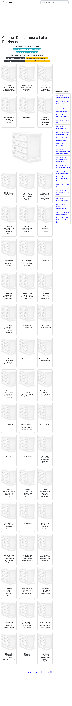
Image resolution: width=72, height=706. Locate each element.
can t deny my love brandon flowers (37, 61)
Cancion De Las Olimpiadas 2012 (61, 116)
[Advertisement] (36, 13)
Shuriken (8, 2)
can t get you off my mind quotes (27, 52)
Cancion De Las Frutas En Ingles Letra (63, 166)
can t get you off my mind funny (37, 58)
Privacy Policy (38, 672)
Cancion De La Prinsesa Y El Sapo (62, 172)
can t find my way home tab (16, 58)
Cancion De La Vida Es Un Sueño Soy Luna (62, 220)
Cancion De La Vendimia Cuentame (62, 96)
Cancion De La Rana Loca (62, 121)
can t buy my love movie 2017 (14, 61)
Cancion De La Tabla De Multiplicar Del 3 (62, 133)
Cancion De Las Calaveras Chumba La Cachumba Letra (62, 109)
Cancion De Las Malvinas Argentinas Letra (62, 192)
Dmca (21, 672)
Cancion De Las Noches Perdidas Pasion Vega (61, 159)
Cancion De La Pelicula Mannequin (62, 145)
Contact (29, 672)
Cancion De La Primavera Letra (61, 127)
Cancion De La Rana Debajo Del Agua (62, 213)
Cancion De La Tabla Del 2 (62, 186)
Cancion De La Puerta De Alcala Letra (63, 139)
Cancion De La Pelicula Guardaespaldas (61, 206)
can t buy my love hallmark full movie (27, 46)
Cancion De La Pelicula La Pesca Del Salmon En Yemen (63, 151)
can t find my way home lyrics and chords (27, 49)
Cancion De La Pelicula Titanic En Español (62, 179)
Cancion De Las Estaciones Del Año (62, 199)
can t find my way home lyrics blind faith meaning (27, 55)
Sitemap (36, 675)
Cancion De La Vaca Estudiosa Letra (62, 102)
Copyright (49, 672)
